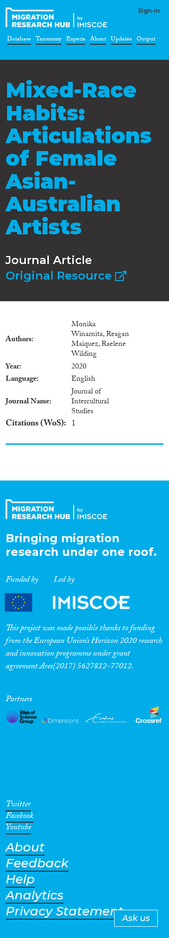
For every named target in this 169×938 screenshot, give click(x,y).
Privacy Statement (64, 911)
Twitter (18, 805)
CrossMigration (58, 17)
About (98, 40)
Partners (75, 602)
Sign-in (149, 10)
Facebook (19, 817)
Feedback (37, 863)
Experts (75, 40)
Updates (121, 40)
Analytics (34, 895)
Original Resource (60, 275)
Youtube (18, 828)
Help (20, 879)
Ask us (136, 918)
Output (146, 40)
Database (19, 40)
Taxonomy (48, 40)
